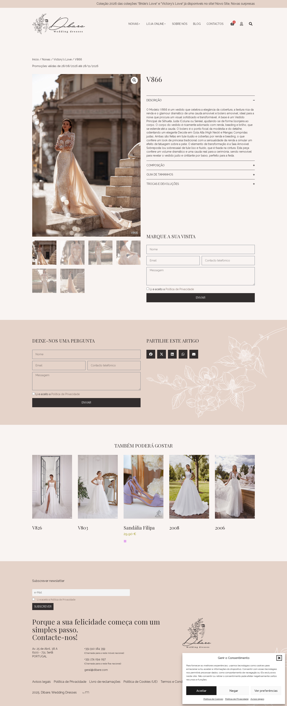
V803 (83, 527)
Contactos (215, 23)
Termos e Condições (175, 682)
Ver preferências (266, 691)
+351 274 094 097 (95, 659)
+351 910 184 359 (94, 648)
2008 (174, 527)
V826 (37, 527)
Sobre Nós (179, 23)
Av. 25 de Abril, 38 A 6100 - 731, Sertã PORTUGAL (44, 652)
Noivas (133, 23)
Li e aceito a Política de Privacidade (56, 599)
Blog (197, 23)
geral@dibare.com (96, 669)
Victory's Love (62, 59)
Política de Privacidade (237, 699)
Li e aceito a (172, 289)
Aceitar (201, 691)
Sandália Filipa (139, 527)
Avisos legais (257, 699)
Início (35, 59)
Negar (233, 691)
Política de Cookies (213, 699)
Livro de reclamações (104, 682)
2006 (220, 527)
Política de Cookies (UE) (140, 682)
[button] (279, 658)
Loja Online (155, 23)
